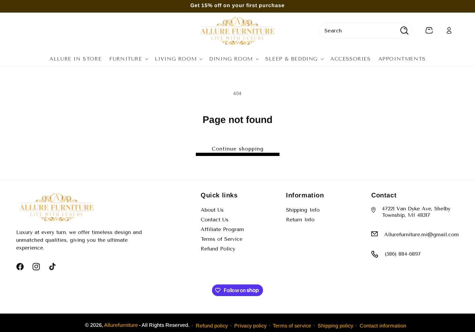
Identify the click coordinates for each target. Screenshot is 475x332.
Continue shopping (238, 149)
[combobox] (366, 30)
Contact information (383, 325)
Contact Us (214, 219)
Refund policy (212, 325)
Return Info (300, 219)
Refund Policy (218, 249)
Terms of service (292, 325)
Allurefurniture (121, 325)
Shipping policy (335, 325)
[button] (128, 59)
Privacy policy (250, 325)
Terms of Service (221, 239)
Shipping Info (303, 210)
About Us (212, 210)
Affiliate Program (222, 229)
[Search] (404, 30)
